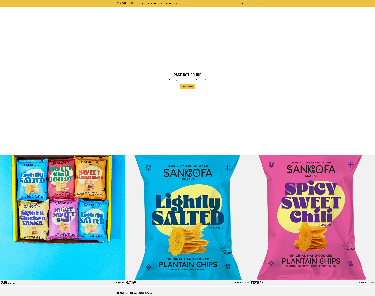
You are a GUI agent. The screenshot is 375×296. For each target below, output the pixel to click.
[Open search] (247, 3)
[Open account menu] (251, 3)
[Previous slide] (3, 217)
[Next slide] (122, 217)
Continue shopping (187, 87)
